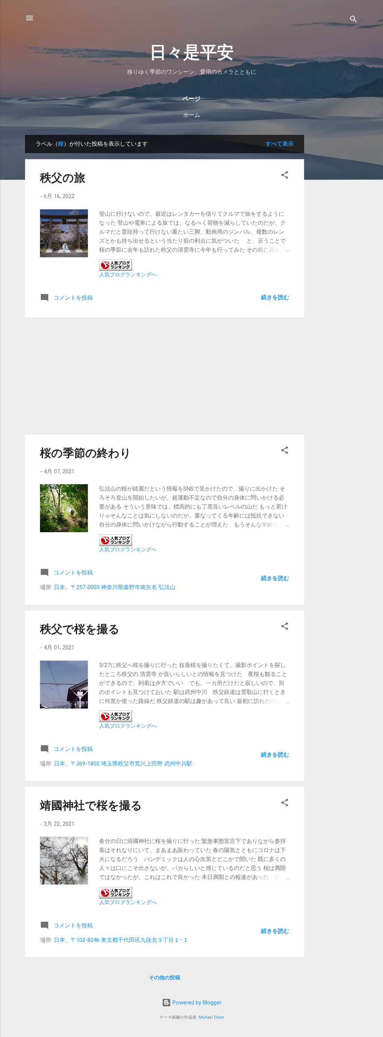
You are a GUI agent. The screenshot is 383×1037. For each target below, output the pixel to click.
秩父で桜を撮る (80, 629)
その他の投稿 (164, 977)
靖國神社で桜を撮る (91, 805)
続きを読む (275, 297)
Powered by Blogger (196, 1002)
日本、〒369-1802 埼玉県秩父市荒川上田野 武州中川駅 (123, 763)
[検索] (353, 20)
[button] (284, 176)
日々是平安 (192, 52)
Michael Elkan (211, 1017)
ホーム (191, 115)
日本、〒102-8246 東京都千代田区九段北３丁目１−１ (121, 940)
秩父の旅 (62, 177)
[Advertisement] (334, 247)
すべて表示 (280, 143)
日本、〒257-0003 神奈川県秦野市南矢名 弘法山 (114, 587)
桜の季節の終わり (85, 453)
